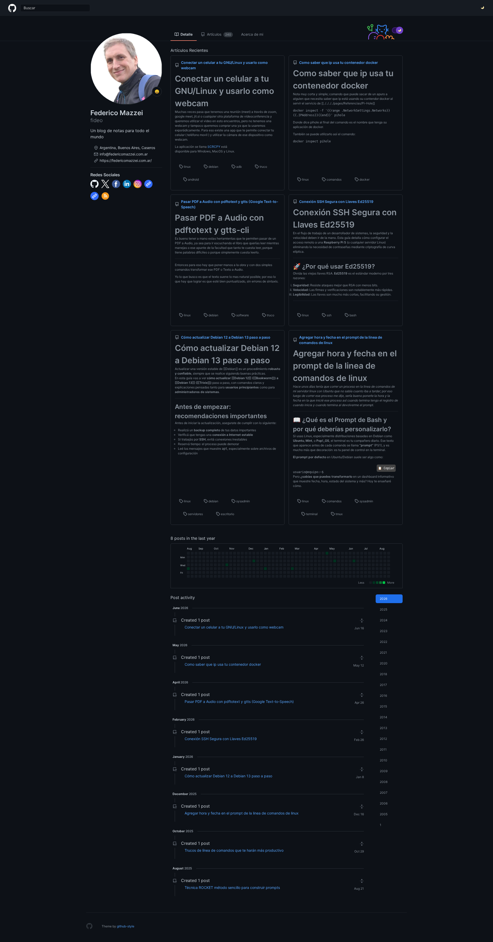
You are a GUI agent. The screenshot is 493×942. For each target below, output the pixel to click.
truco (263, 167)
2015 (383, 706)
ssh (328, 315)
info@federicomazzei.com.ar (124, 154)
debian (213, 167)
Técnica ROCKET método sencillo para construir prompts (232, 887)
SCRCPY (213, 147)
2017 (383, 685)
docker (364, 179)
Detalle (186, 34)
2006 (383, 803)
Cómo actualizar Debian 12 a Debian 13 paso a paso (228, 776)
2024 (383, 620)
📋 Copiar (386, 468)
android (193, 179)
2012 (383, 739)
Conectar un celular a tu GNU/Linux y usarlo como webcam (234, 627)
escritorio (227, 514)
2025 (383, 609)
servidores (195, 514)
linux (187, 167)
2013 (383, 728)
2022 (383, 642)
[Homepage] (89, 926)
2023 (383, 631)
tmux (339, 514)
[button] (272, 620)
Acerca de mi (252, 34)
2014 (383, 717)
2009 (383, 771)
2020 (383, 663)
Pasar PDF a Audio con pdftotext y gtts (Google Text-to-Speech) (239, 701)
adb (238, 167)
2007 (383, 792)
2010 (383, 760)
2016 (383, 696)
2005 (383, 814)
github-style (125, 926)
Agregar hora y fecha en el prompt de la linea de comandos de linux (242, 813)
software (242, 315)
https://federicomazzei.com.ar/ (126, 160)
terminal (311, 514)
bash (352, 315)
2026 (383, 599)
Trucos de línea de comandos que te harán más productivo (234, 850)
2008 (383, 782)
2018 (383, 674)
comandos (334, 179)
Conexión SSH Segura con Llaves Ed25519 (221, 739)
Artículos (218, 34)
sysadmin (242, 501)
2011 (383, 749)
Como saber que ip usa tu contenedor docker (223, 664)
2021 (383, 652)
